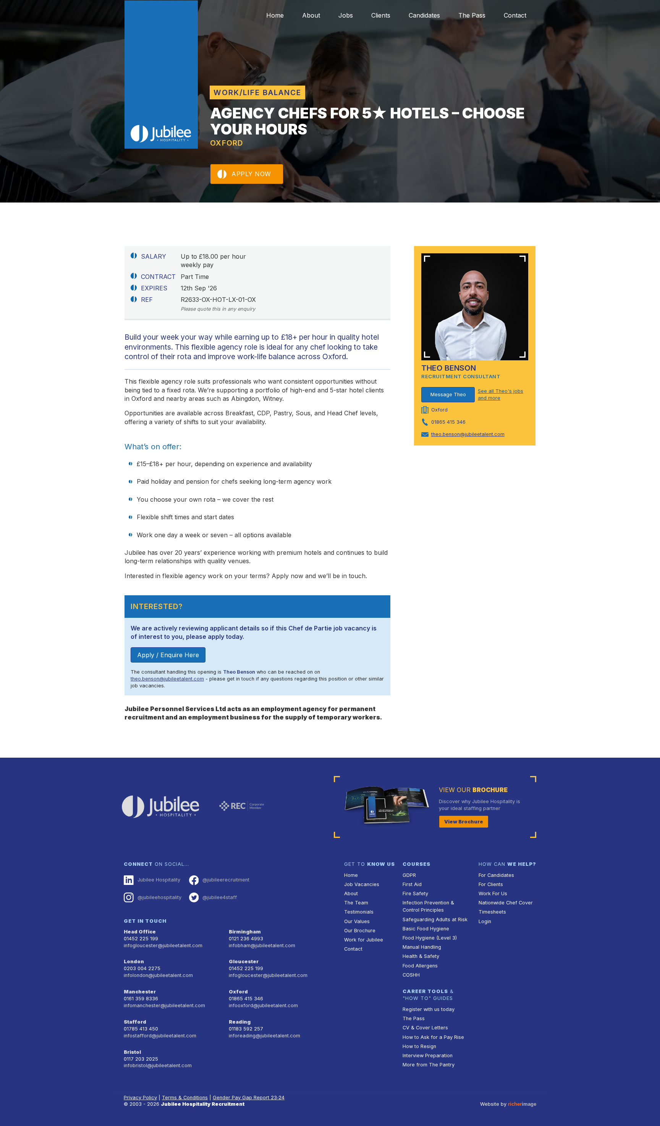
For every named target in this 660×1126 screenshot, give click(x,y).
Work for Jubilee (363, 940)
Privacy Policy (140, 1097)
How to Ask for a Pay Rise (433, 1037)
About (311, 15)
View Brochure (463, 822)
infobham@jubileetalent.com (262, 945)
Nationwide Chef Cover (506, 903)
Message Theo (448, 394)
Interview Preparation (428, 1055)
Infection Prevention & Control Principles (428, 906)
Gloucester (244, 961)
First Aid (412, 884)
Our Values (357, 921)
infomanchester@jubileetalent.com (164, 1005)
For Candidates (496, 875)
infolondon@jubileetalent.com (158, 975)
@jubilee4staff (219, 897)
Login (485, 921)
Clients (380, 15)
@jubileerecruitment (225, 880)
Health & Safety (421, 956)
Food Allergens (420, 966)
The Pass (471, 15)
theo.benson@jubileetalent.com (167, 679)
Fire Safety (415, 893)
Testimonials (359, 912)
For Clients (491, 884)
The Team (356, 903)
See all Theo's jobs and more (500, 394)
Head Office (140, 932)
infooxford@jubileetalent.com (263, 1005)
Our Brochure (359, 930)
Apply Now (251, 174)
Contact (515, 15)
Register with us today (429, 1009)
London (134, 961)
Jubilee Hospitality (159, 880)
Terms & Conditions (185, 1097)
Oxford (238, 992)
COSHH (411, 975)
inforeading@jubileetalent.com (264, 1036)
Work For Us (493, 893)
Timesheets (492, 912)
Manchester (140, 992)
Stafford (135, 1022)
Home (275, 15)
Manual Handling (422, 947)
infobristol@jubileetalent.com (158, 1065)
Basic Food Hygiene (426, 929)
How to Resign (419, 1046)
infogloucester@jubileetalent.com (163, 945)
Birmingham (245, 932)
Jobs (345, 15)
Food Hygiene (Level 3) (430, 938)
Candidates (424, 15)
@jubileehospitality (159, 897)
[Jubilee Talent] (161, 74)
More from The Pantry (429, 1065)
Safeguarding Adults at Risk (435, 919)
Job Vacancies (361, 884)
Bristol (132, 1052)
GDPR (409, 875)
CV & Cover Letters (425, 1027)
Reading (240, 1022)
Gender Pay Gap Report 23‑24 (249, 1097)
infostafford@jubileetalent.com (160, 1036)
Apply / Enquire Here (168, 655)
